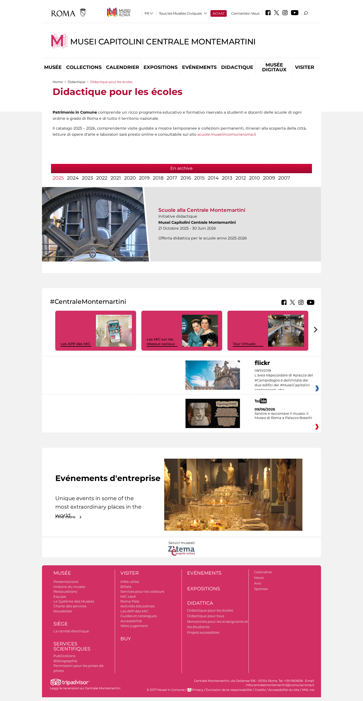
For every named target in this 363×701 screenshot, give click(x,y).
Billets (125, 586)
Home (58, 82)
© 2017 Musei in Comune (166, 690)
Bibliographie (65, 661)
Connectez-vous (245, 13)
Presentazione (65, 581)
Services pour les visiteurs (142, 591)
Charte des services (69, 606)
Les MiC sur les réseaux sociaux (161, 341)
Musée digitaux (274, 67)
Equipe (59, 596)
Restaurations (65, 591)
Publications (64, 656)
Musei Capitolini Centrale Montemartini (163, 42)
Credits (260, 690)
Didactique (237, 67)
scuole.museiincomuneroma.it (226, 134)
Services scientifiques (71, 646)
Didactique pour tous (205, 616)
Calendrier (122, 67)
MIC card (128, 596)
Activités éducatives (137, 606)
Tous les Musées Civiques (180, 13)
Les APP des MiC (75, 344)
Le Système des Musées (73, 601)
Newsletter (62, 611)
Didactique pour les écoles (210, 610)
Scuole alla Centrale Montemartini (201, 210)
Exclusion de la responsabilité (229, 690)
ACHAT (219, 13)
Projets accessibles (203, 632)
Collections (84, 67)
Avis (257, 583)
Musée (53, 67)
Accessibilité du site (283, 690)
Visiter (304, 67)
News (259, 577)
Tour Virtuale (244, 344)
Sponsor (261, 589)
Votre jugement (134, 626)
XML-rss (308, 690)
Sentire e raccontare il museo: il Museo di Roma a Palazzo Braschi (283, 415)
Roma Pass (129, 601)
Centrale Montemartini (102, 688)
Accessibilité (131, 621)
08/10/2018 (284, 380)
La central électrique (71, 631)
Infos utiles (129, 581)
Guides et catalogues (138, 616)
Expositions (160, 67)
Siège (60, 623)
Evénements (199, 67)
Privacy (197, 690)
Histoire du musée (69, 586)
